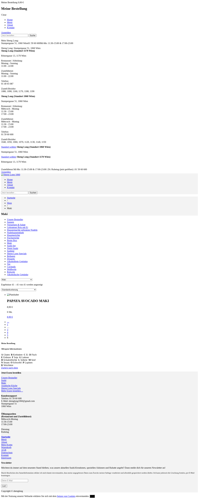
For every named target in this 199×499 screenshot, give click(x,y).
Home (10, 20)
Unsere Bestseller (15, 219)
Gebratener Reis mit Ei (17, 227)
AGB (3, 450)
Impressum (6, 458)
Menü (9, 22)
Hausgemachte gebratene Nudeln (22, 230)
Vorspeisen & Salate (16, 224)
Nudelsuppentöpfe (15, 232)
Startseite (11, 198)
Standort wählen (8, 147)
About (10, 25)
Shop (9, 203)
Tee (8, 264)
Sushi (3, 380)
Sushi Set (11, 245)
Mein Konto (6, 444)
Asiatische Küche (9, 385)
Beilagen (11, 256)
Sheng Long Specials (17, 253)
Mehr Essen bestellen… (12, 391)
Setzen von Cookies (66, 496)
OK (92, 496)
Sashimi (10, 251)
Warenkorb (6, 447)
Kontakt (10, 27)
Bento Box (12, 240)
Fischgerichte (13, 238)
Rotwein (11, 272)
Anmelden (6, 32)
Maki (9, 243)
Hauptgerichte (13, 235)
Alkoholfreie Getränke (17, 261)
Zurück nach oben (9, 368)
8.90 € (10, 317)
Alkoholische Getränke (17, 274)
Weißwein (11, 269)
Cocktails (11, 266)
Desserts (11, 259)
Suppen (10, 222)
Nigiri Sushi (12, 248)
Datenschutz (7, 452)
